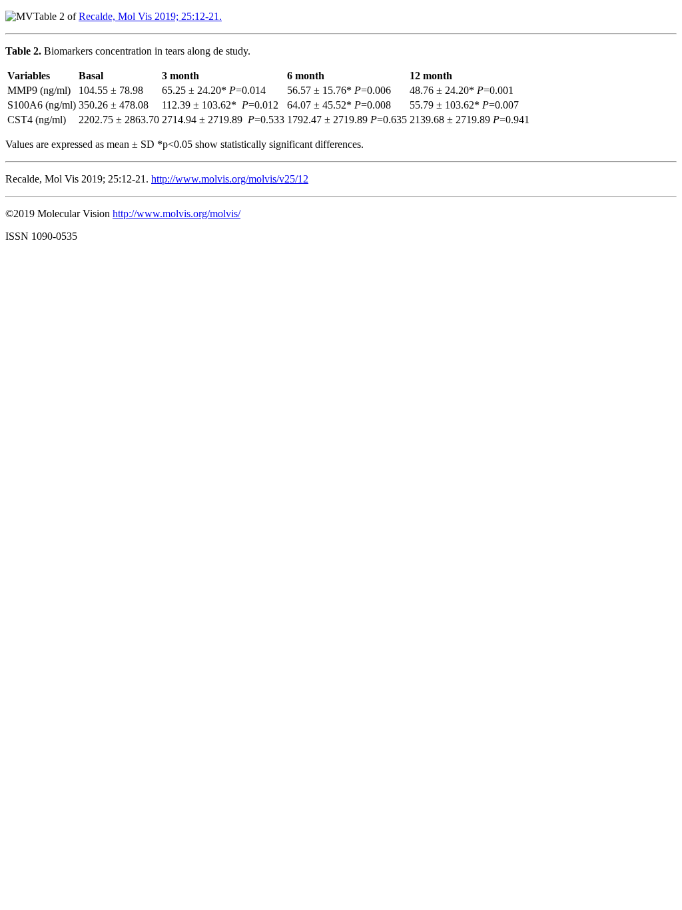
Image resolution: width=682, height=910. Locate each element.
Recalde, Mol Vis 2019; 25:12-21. (150, 16)
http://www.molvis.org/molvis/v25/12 (229, 179)
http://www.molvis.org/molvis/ (176, 213)
